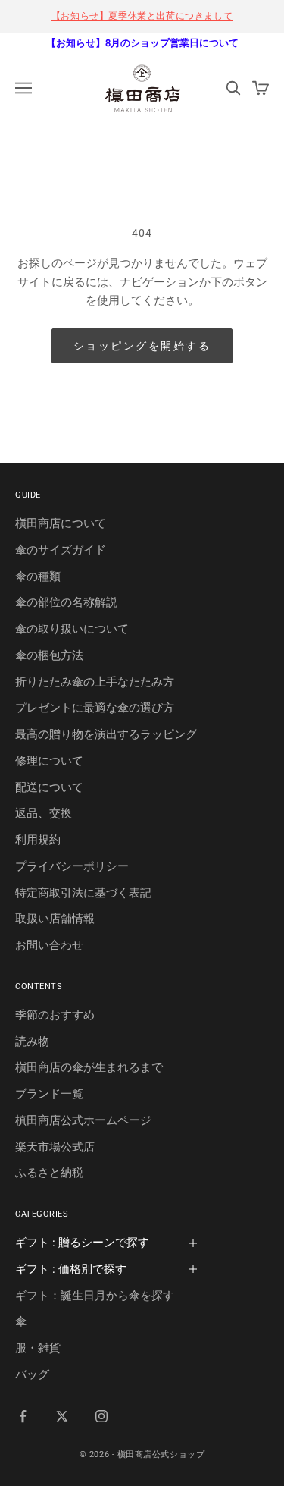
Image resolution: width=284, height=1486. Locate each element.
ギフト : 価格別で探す (70, 1269)
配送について (49, 787)
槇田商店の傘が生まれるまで (89, 1067)
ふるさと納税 (49, 1173)
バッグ (32, 1374)
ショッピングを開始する (142, 346)
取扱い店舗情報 (55, 918)
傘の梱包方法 (49, 655)
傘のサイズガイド (60, 550)
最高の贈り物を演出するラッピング (106, 734)
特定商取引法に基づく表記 (83, 893)
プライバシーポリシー (72, 866)
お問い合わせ (49, 945)
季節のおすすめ (55, 1015)
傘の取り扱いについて (72, 629)
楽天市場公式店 (55, 1147)
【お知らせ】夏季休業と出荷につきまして (142, 16)
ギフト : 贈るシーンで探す (82, 1242)
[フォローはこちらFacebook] (22, 1416)
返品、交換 (43, 813)
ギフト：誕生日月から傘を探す (94, 1295)
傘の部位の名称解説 (66, 602)
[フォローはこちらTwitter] (62, 1416)
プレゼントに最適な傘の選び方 (94, 708)
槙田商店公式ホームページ (83, 1120)
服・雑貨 (38, 1348)
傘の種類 (38, 576)
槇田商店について (60, 523)
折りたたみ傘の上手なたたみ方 (94, 682)
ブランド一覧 (49, 1094)
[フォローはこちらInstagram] (101, 1416)
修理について (49, 761)
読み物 (32, 1041)
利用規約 (38, 840)
